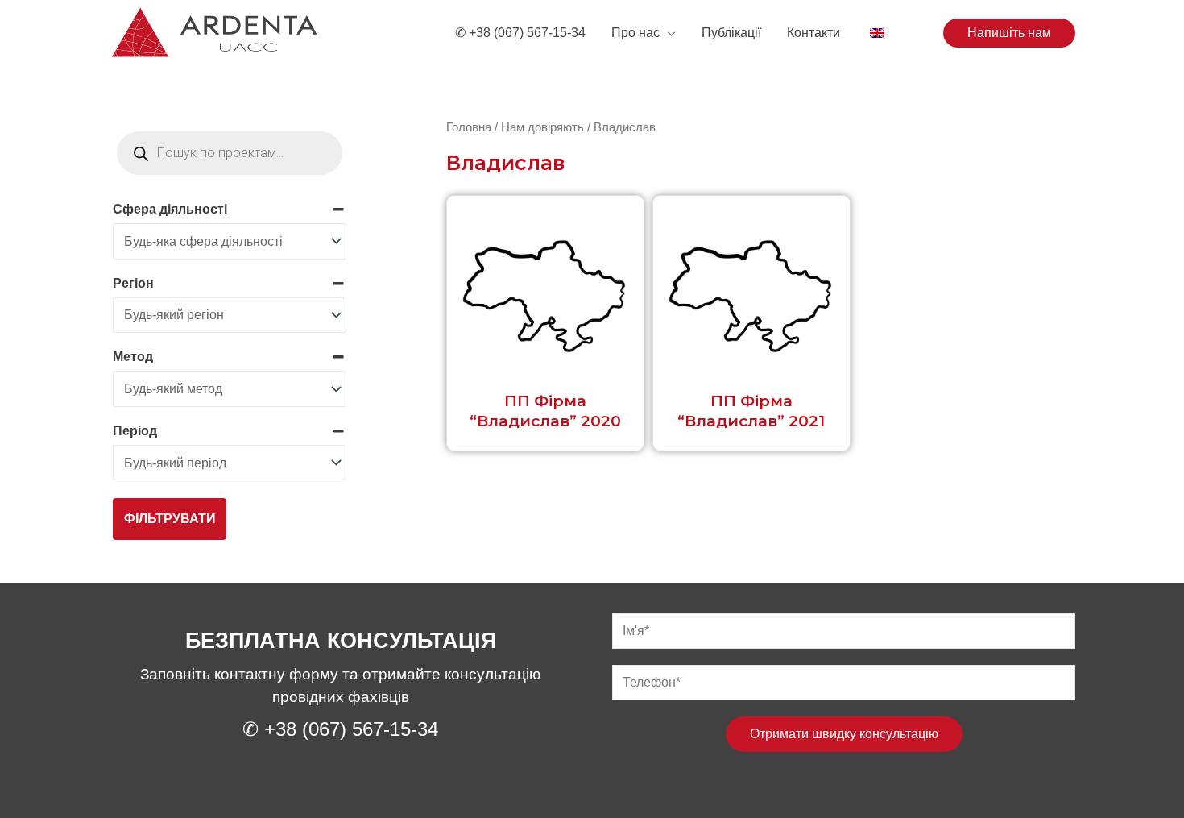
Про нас (635, 32)
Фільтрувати (170, 518)
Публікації (731, 32)
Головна (468, 127)
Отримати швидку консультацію (844, 734)
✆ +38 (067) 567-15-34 (520, 32)
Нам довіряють (542, 127)
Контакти (813, 32)
